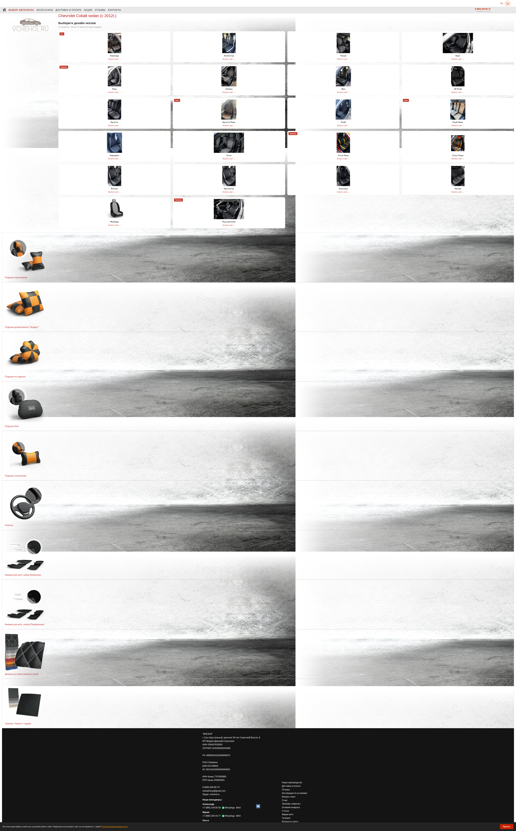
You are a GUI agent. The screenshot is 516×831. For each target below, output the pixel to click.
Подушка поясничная (15, 476)
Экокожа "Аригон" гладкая (18, 723)
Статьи (285, 811)
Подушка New (12, 426)
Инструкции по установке (294, 793)
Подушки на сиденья (15, 376)
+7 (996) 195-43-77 (212, 816)
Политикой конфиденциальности (114, 827)
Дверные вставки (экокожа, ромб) (21, 674)
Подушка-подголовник (16, 277)
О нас (285, 800)
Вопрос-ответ (288, 797)
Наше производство (292, 782)
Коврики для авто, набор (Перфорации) (24, 624)
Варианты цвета (290, 821)
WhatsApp (230, 808)
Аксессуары (44, 10)
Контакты (114, 10)
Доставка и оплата (68, 10)
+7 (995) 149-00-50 (212, 808)
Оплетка (9, 525)
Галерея (286, 818)
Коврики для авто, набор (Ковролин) (23, 575)
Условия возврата (291, 807)
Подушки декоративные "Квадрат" (22, 327)
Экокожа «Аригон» (291, 804)
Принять (506, 827)
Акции (88, 10)
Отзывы (100, 10)
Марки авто (287, 814)
